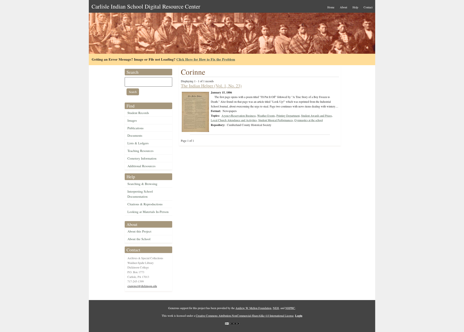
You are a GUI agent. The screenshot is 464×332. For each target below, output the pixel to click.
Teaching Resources (140, 150)
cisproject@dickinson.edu (142, 286)
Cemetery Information (141, 158)
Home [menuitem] (330, 7)
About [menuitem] (343, 7)
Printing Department (288, 115)
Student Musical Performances (275, 120)
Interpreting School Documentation (140, 194)
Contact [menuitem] (368, 7)
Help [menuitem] (355, 7)
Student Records (138, 113)
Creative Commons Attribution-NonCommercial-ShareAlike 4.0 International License (245, 315)
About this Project (139, 231)
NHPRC (290, 308)
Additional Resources (141, 166)
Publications (135, 128)
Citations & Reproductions (145, 204)
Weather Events (266, 115)
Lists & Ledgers (138, 143)
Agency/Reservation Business (238, 115)
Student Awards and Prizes (316, 115)
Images (132, 120)
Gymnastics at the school (308, 120)
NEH (276, 308)
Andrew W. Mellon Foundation (253, 308)
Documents (134, 135)
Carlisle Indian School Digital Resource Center (146, 6)
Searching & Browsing (142, 184)
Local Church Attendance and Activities (234, 120)
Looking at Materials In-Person (148, 211)
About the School (138, 239)
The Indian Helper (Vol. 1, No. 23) (211, 86)
